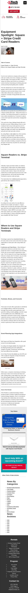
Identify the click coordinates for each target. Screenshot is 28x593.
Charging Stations (11, 491)
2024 (8, 523)
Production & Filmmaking (13, 506)
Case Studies (10, 489)
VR (8, 510)
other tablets (13, 134)
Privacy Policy (14, 576)
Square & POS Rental (14, 548)
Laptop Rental (14, 544)
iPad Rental (14, 546)
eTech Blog (14, 569)
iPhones (9, 499)
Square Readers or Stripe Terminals (15, 377)
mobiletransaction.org (17, 179)
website (14, 346)
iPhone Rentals (14, 550)
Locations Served (14, 575)
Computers (9, 494)
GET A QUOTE (14, 11)
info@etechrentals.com (14, 589)
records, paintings (14, 312)
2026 (8, 520)
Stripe (8, 129)
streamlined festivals (18, 239)
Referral (14, 573)
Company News (11, 492)
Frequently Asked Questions (14, 571)
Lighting (9, 503)
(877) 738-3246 (15, 7)
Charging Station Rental (14, 553)
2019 (8, 532)
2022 (8, 527)
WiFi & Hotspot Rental (14, 557)
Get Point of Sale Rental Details (14, 466)
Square (2, 129)
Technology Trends (11, 508)
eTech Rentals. (13, 404)
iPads (7, 134)
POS (8, 505)
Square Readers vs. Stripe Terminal (9, 65)
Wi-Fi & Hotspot (10, 511)
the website (14, 354)
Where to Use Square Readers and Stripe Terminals (13, 67)
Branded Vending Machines (13, 487)
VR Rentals (14, 555)
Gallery (14, 566)
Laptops (9, 501)
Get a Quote (14, 564)
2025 (8, 521)
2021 (8, 528)
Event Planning (10, 496)
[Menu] (25, 2)
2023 (8, 525)
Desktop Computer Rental (14, 543)
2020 (8, 530)
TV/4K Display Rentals (14, 551)
